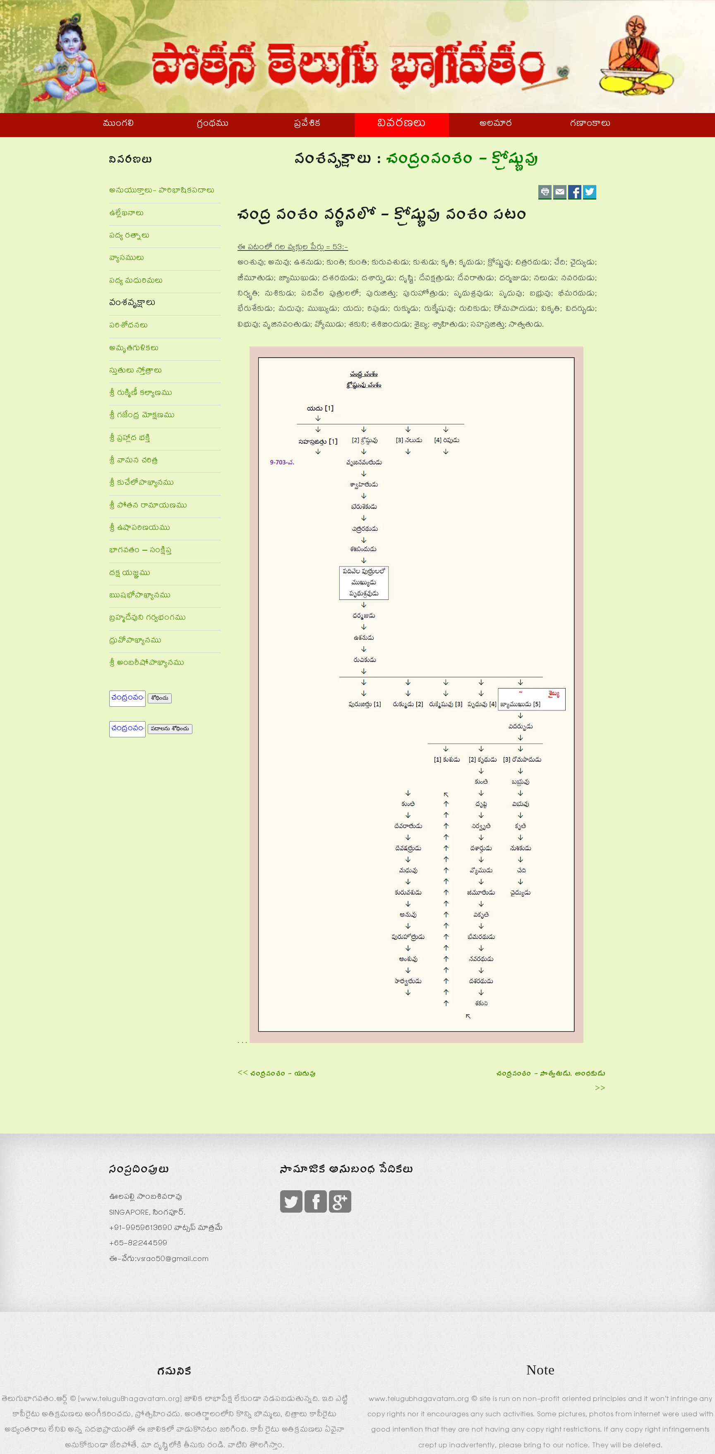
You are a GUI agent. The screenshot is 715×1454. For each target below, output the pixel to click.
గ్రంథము (213, 124)
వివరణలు (401, 124)
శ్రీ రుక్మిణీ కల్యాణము (141, 394)
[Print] (545, 192)
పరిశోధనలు (128, 326)
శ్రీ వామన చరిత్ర (133, 461)
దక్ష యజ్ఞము (130, 574)
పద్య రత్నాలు (129, 236)
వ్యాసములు (126, 259)
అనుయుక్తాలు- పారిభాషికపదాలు (161, 191)
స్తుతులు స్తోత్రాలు (135, 371)
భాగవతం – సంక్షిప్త (140, 551)
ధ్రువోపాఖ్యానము (135, 641)
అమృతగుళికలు (133, 349)
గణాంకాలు (590, 124)
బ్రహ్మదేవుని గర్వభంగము (147, 619)
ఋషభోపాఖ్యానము (139, 596)
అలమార (496, 124)
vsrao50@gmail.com (173, 1260)
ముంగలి (118, 124)
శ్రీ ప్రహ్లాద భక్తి (129, 439)
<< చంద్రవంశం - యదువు (277, 1075)
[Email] (559, 192)
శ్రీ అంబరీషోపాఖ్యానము (147, 664)
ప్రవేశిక (307, 124)
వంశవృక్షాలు (132, 304)
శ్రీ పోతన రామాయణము (148, 506)
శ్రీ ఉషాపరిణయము (139, 529)
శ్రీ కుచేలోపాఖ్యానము (141, 484)
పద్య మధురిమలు (136, 282)
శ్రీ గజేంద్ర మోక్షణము (142, 416)
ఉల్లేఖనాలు (126, 214)
